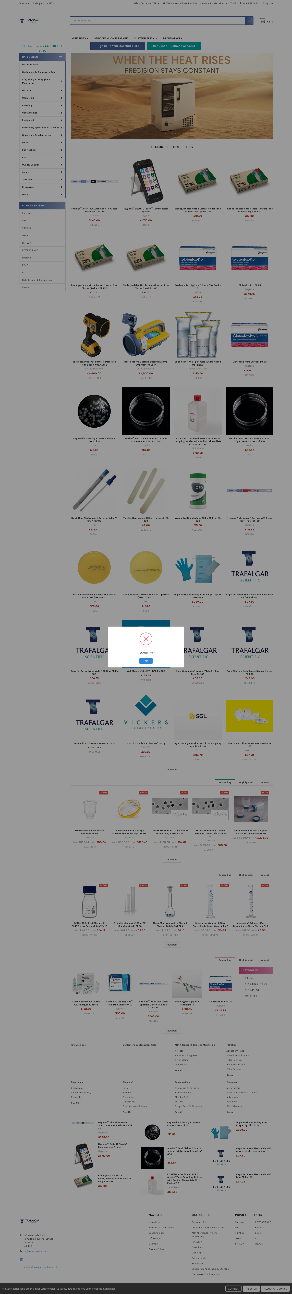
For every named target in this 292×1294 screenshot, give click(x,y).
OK (146, 661)
